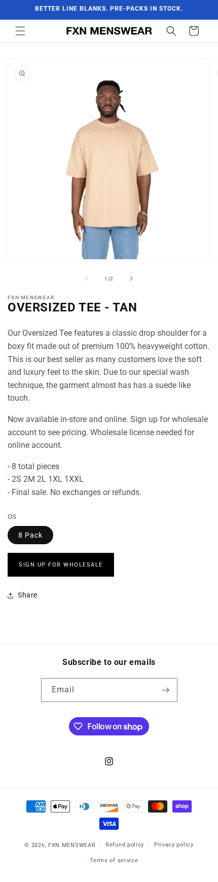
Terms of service (114, 860)
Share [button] (28, 595)
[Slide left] (87, 278)
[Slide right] (131, 278)
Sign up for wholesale (61, 564)
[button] (20, 31)
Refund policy (124, 844)
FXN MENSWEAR (71, 845)
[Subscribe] (166, 690)
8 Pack (30, 535)
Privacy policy (174, 844)
